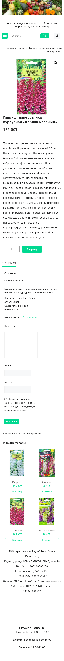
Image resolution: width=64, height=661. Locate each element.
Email (8, 382)
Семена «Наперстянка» (29, 433)
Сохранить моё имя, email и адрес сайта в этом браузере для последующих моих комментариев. (19, 405)
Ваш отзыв (11, 326)
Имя (7, 366)
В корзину (32, 249)
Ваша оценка (12, 317)
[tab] (9, 263)
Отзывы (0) (9, 263)
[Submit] (44, 35)
